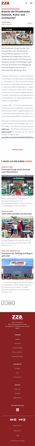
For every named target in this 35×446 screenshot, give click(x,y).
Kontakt (17, 393)
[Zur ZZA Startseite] (17, 317)
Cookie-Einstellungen (17, 441)
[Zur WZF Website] (22, 420)
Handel (30, 23)
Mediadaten (17, 398)
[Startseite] (9, 3)
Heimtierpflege (18, 348)
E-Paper (17, 368)
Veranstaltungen (17, 356)
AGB (17, 436)
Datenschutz (17, 425)
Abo (17, 373)
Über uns (17, 389)
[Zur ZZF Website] (13, 420)
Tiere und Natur (17, 352)
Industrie (17, 343)
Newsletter (17, 377)
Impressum (17, 430)
